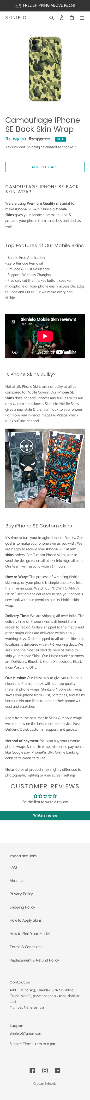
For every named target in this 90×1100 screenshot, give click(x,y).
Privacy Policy (21, 894)
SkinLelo (15, 17)
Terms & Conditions (26, 947)
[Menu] (82, 17)
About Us (17, 880)
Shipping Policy (22, 907)
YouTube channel (25, 421)
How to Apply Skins (26, 920)
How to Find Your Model (30, 933)
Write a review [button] (45, 815)
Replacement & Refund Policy (34, 960)
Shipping (33, 147)
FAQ (13, 867)
